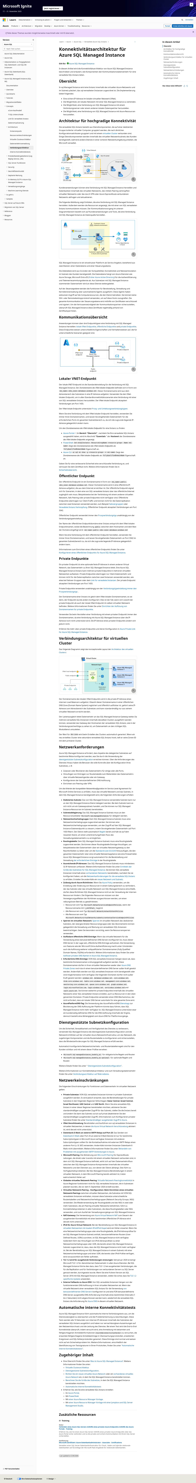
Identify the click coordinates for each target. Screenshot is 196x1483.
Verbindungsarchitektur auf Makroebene (91, 1074)
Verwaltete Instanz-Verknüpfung (73, 507)
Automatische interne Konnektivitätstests (83, 1386)
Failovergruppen (116, 504)
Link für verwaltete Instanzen (103, 580)
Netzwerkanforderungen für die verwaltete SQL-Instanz (111, 876)
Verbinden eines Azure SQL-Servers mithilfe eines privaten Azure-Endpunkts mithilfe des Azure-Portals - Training (96, 1428)
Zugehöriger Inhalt (171, 78)
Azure (68, 42)
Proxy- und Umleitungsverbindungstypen (109, 408)
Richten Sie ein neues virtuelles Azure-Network (85, 1374)
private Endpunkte (128, 326)
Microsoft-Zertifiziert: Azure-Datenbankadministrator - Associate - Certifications (90, 1443)
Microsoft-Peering (105, 1155)
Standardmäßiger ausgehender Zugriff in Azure (106, 1120)
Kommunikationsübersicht (174, 54)
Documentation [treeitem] (12, 85)
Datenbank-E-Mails (71, 1136)
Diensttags (125, 1003)
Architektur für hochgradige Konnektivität (174, 50)
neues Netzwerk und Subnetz (110, 879)
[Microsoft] (4, 19)
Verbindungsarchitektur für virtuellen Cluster (178, 58)
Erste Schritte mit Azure (182, 26)
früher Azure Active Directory (101, 277)
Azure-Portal (68, 433)
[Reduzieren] (33, 40)
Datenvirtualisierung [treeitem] (16, 123)
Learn (61, 42)
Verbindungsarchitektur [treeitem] (19, 148)
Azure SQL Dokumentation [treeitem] (14, 54)
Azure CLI (67, 452)
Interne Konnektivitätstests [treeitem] (20, 152)
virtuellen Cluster (110, 133)
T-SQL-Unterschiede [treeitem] (15, 114)
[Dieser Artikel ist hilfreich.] (184, 86)
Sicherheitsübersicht (68, 470)
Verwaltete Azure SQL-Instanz (95, 42)
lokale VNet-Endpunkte (86, 326)
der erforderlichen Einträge (85, 860)
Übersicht (167, 46)
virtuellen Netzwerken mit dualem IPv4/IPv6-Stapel (85, 1228)
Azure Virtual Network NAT (106, 1215)
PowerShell (68, 442)
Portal (167, 26)
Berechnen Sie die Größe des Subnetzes (83, 1380)
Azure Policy (107, 882)
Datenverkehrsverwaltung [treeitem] (20, 143)
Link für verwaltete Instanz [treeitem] (18, 119)
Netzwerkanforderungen (173, 62)
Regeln (102, 831)
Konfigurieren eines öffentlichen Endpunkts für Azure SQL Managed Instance (92, 552)
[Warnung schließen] (191, 4)
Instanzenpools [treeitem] (16, 131)
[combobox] (18, 44)
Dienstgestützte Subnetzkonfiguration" (105, 1066)
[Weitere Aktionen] (135, 42)
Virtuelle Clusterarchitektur (77, 1367)
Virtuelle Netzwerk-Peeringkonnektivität (115, 1180)
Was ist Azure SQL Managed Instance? (106, 1361)
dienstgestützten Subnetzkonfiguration (76, 759)
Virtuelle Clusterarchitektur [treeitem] (20, 139)
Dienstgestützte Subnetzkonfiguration (82, 1370)
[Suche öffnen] (182, 20)
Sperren (96, 920)
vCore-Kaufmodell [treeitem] (15, 110)
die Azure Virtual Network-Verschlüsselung (109, 1126)
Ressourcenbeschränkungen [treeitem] (21, 135)
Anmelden (189, 20)
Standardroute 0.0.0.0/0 (106, 851)
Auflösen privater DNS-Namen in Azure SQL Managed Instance (90, 955)
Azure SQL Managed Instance (81, 63)
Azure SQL (78, 42)
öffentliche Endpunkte (106, 326)
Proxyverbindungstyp (107, 515)
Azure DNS (92, 1301)
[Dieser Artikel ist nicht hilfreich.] (187, 86)
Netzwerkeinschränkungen (174, 70)
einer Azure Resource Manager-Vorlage (86, 1399)
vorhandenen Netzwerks (96, 873)
